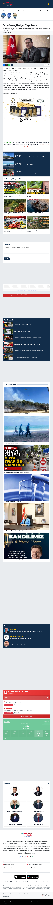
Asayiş (3, 10)
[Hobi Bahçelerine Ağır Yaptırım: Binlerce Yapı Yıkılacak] (38, 222)
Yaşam (23, 10)
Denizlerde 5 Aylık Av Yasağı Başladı (35, 212)
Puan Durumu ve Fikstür (9, 867)
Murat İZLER (13, 643)
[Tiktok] (30, 857)
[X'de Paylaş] (6, 65)
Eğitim (29, 10)
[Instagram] (25, 857)
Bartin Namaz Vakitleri (9, 864)
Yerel (48, 881)
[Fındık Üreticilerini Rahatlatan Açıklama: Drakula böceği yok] (15, 187)
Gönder (7, 258)
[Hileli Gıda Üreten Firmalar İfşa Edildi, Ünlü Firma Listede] (15, 222)
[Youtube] (28, 857)
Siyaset (14, 10)
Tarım (10, 22)
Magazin (15, 895)
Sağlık (40, 10)
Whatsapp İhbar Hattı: (26, 144)
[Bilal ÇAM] (6, 630)
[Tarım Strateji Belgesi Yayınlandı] (27, 49)
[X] (23, 857)
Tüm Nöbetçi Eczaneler (27, 716)
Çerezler (5, 903)
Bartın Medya (6, 896)
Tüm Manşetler (32, 867)
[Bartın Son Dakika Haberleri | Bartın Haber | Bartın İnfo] (8, 4)
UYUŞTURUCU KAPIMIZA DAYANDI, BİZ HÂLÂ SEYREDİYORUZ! (26, 631)
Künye (21, 895)
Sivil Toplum (47, 10)
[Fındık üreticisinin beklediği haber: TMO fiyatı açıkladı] (15, 205)
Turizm (45, 881)
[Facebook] (20, 857)
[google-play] (33, 876)
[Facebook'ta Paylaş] (4, 65)
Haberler (5, 22)
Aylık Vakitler (7, 738)
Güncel (8, 10)
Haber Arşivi (31, 871)
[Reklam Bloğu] (26, 109)
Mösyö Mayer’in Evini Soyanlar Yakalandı (20, 638)
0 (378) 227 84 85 (9, 712)
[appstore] (20, 876)
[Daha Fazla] (12, 65)
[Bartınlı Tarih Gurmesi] (6, 637)
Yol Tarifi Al (17, 712)
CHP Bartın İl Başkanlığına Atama (18, 644)
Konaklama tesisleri (31, 895)
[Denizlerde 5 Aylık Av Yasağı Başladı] (38, 205)
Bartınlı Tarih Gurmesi (16, 636)
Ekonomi (34, 10)
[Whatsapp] (33, 857)
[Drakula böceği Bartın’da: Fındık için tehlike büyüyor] (38, 187)
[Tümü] (48, 625)
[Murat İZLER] (6, 644)
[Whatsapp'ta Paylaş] (9, 65)
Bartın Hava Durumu (33, 861)
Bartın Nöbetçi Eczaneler (9, 861)
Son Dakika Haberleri (8, 871)
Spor (19, 10)
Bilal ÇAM (13, 629)
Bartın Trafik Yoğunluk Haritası (35, 864)
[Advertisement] (26, 132)
